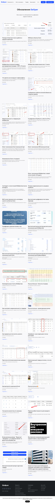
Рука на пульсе (17, 486)
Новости (29, 488)
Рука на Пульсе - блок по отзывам (38, 284)
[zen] (10, 488)
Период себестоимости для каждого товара (39, 411)
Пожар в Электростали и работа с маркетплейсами (12, 38)
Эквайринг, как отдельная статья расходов (38, 334)
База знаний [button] (32, 2)
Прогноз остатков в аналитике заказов (13, 360)
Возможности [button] (10, 2)
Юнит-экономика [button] (19, 2)
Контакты (29, 486)
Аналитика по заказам (18, 488)
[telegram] (4, 488)
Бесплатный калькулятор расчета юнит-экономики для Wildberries (40, 227)
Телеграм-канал (43, 486)
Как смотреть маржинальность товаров (14, 308)
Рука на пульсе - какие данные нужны (39, 308)
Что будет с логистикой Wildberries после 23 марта (14, 186)
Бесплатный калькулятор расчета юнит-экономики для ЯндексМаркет (40, 254)
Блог (38, 2)
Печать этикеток (17, 491)
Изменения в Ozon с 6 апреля (11, 159)
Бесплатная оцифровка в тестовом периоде (38, 200)
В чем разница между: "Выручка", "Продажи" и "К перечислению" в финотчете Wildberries (12, 438)
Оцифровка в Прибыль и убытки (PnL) (39, 119)
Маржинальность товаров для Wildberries (11, 119)
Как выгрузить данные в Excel (11, 386)
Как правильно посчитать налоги (12, 334)
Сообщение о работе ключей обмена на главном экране (39, 93)
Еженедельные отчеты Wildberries (12, 284)
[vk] (8, 488)
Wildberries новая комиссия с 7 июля (39, 64)
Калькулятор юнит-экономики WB (20, 494)
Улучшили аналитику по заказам (12, 411)
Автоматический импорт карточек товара (12, 466)
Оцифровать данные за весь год (11, 226)
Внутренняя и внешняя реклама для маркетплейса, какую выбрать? (38, 438)
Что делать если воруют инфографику (13, 78)
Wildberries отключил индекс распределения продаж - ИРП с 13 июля (14, 65)
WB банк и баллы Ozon (34, 38)
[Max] (3, 488)
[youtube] (6, 488)
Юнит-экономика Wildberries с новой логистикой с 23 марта (39, 174)
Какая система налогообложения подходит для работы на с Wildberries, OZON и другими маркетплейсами (39, 467)
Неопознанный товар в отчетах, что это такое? (39, 361)
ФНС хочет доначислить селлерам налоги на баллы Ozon (12, 200)
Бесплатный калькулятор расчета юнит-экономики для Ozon (14, 254)
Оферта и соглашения (31, 491)
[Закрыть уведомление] (54, 496)
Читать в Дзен (43, 488)
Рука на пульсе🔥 (33, 386)
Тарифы (26, 2)
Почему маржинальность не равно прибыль (38, 186)
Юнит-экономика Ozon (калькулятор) (13, 147)
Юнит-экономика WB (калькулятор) (38, 147)
